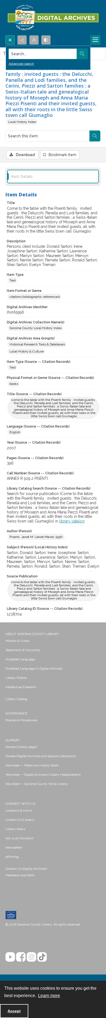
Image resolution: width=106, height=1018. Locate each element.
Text (13, 280)
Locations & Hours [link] (18, 810)
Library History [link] (16, 678)
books (14, 384)
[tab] (53, 177)
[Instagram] (31, 957)
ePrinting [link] (12, 857)
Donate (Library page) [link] (21, 747)
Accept (14, 1011)
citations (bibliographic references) (35, 297)
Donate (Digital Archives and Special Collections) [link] (40, 756)
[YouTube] (10, 957)
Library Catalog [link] (16, 699)
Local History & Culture (27, 351)
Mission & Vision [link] (17, 641)
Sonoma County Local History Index (36, 328)
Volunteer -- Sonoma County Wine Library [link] (36, 784)
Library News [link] (15, 829)
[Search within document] (94, 136)
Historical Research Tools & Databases (37, 344)
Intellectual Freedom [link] (20, 687)
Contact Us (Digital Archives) (26, 869)
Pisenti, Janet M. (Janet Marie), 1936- (36, 537)
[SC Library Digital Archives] (53, 18)
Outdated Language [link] (20, 659)
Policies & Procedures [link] (21, 720)
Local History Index (22, 122)
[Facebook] (21, 957)
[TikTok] (42, 957)
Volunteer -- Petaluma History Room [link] (32, 765)
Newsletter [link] (13, 847)
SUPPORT (12, 740)
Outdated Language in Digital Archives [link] (33, 668)
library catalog (72, 521)
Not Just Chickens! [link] (19, 838)
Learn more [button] (49, 995)
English (15, 432)
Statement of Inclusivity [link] (22, 650)
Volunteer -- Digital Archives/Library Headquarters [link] (42, 774)
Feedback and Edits (20, 875)
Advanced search (21, 64)
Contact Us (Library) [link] (19, 820)
